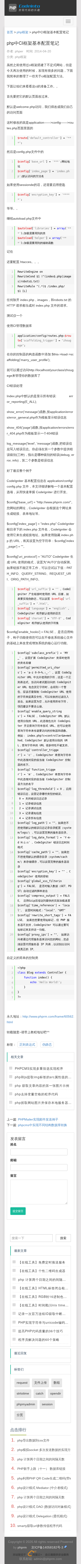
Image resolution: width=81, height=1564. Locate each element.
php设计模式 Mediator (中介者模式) (42, 1488)
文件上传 (40, 1382)
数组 (57, 1382)
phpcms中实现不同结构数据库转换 (42, 1125)
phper (19, 51)
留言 (13, 1175)
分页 (20, 1415)
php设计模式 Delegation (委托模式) (42, 1516)
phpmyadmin (26, 1404)
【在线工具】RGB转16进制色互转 (44, 1296)
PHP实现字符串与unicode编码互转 (45, 1322)
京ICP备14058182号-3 (47, 1547)
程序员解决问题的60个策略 (38, 1339)
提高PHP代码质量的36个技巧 (40, 1331)
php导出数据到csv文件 (33, 1440)
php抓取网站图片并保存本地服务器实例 (45, 1102)
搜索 (63, 1238)
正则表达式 (27, 1044)
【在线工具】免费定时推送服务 (41, 1262)
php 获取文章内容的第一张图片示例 (42, 1085)
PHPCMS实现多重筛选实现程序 (39, 1068)
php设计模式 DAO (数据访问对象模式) (44, 1506)
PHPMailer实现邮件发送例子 (38, 1119)
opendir (55, 1393)
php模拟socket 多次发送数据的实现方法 (45, 1450)
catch (39, 1393)
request (22, 1382)
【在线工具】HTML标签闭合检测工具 (46, 1288)
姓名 (13, 1144)
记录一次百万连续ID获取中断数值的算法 (48, 1313)
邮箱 (13, 1160)
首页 (10, 32)
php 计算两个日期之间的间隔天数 (43, 1279)
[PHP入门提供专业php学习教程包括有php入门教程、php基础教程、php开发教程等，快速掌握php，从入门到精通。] (25, 7)
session (47, 1404)
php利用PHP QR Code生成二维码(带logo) (47, 1478)
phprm (22, 1547)
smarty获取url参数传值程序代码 (39, 1526)
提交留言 (18, 1211)
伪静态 (47, 1044)
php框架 (22, 32)
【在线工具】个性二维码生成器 (41, 1270)
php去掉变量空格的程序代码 (36, 1094)
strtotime (23, 1393)
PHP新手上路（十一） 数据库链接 (41, 1468)
